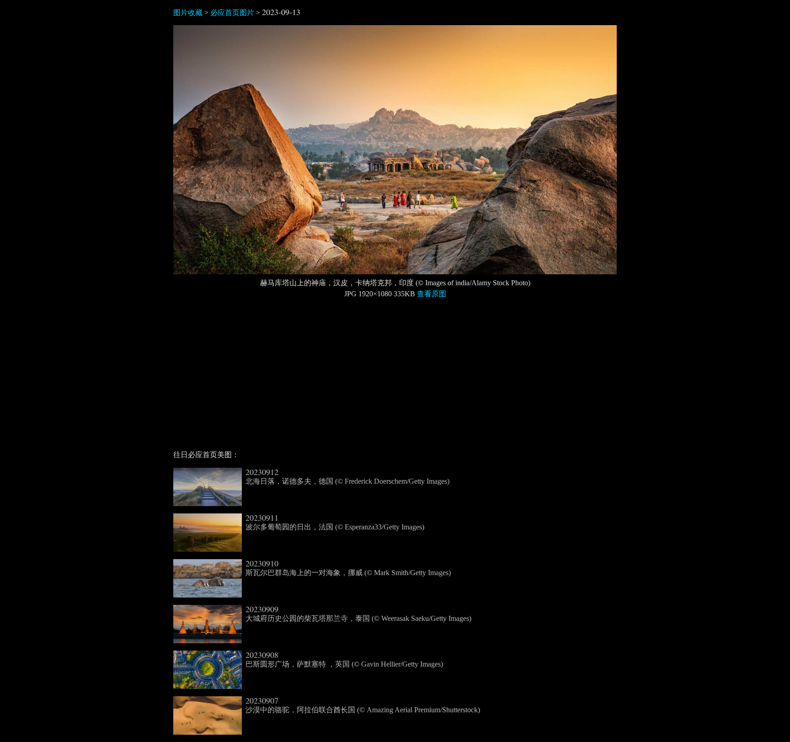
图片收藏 (188, 12)
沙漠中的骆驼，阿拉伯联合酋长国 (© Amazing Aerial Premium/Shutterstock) (363, 705)
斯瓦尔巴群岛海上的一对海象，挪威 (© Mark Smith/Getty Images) (348, 568)
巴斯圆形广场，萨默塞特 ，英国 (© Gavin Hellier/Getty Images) (344, 659)
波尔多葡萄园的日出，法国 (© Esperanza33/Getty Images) (335, 522)
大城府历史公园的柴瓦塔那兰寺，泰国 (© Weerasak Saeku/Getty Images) (358, 613)
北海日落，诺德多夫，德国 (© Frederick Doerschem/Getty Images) (347, 476)
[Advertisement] (395, 378)
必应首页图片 (232, 12)
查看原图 (431, 294)
